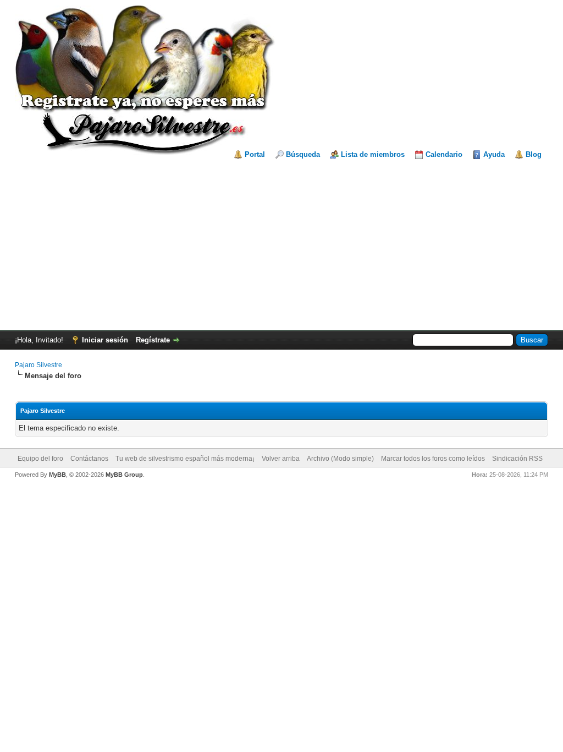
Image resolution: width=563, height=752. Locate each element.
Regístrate (153, 340)
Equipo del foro (40, 458)
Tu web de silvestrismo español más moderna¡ (185, 458)
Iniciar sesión (105, 340)
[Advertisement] (281, 242)
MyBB (57, 474)
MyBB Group (124, 474)
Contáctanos (89, 458)
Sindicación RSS (517, 458)
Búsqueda (303, 154)
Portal (255, 154)
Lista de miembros (373, 154)
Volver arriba (281, 458)
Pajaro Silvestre (38, 365)
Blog (534, 154)
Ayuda (494, 154)
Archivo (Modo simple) (340, 458)
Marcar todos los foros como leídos (433, 458)
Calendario (444, 154)
